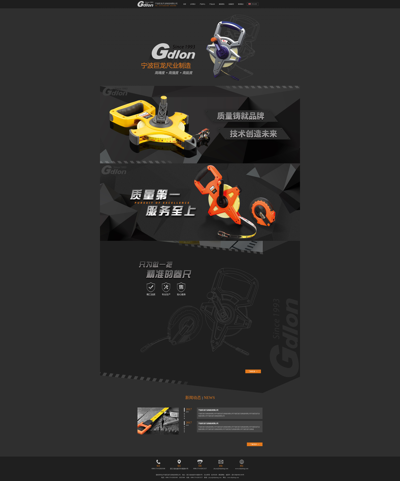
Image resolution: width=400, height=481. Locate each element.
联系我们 (241, 4)
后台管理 (207, 475)
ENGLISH (254, 4)
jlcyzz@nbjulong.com (221, 468)
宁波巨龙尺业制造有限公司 (208, 410)
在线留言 (231, 4)
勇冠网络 (221, 475)
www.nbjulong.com (241, 468)
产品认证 (212, 4)
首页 (184, 4)
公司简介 (193, 4)
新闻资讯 (221, 4)
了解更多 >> (253, 371)
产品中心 (202, 4)
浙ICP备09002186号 (238, 475)
